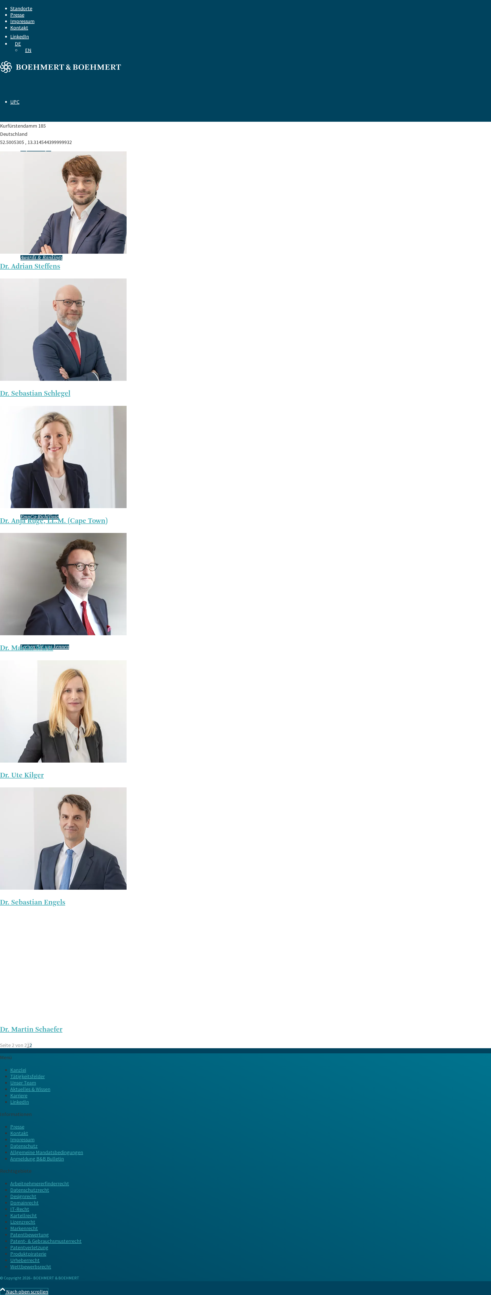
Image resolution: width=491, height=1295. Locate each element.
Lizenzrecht (22, 1222)
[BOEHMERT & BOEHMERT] (60, 71)
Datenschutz (24, 1146)
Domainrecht (24, 1202)
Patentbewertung (29, 1234)
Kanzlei (18, 1070)
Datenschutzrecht (29, 1190)
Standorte (21, 8)
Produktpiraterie (28, 1254)
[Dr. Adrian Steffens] (63, 252)
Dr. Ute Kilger (22, 775)
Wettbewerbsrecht (30, 1266)
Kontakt (19, 27)
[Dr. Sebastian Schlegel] (63, 379)
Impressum (22, 21)
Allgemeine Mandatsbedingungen (46, 1152)
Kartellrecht (23, 1215)
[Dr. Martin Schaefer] (63, 1015)
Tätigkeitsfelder (27, 1076)
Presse (17, 15)
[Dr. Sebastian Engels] (63, 888)
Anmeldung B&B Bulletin (37, 1158)
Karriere (18, 1095)
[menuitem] (229, 8)
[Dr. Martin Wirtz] (63, 633)
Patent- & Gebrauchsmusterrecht (46, 1241)
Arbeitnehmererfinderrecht (39, 1183)
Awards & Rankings (41, 257)
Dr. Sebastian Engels (32, 902)
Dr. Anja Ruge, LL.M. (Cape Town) (54, 521)
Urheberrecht (25, 1260)
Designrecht (23, 1196)
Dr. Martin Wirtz (26, 648)
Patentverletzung (29, 1247)
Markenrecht (24, 1228)
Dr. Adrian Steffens (30, 266)
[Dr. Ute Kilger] (63, 760)
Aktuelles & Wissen (30, 1089)
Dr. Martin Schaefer (31, 1029)
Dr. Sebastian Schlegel (35, 393)
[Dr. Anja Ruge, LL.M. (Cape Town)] (63, 506)
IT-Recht (19, 1209)
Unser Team (23, 1082)
